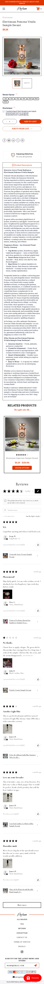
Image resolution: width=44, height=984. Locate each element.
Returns (22, 928)
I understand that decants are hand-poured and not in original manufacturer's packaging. (21, 113)
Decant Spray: (10, 94)
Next (41, 445)
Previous (3, 445)
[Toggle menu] (6, 8)
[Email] (9, 140)
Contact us (22, 937)
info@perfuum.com (23, 977)
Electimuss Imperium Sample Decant (22, 458)
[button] (32, 491)
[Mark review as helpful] (38, 545)
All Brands (22, 919)
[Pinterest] (22, 140)
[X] (18, 140)
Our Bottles (22, 933)
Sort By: (28, 516)
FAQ (22, 924)
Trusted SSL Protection (25, 157)
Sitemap (34, 982)
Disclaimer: (9, 108)
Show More (28, 655)
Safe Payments (23, 154)
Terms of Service (22, 942)
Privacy (22, 946)
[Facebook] (4, 140)
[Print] (13, 140)
